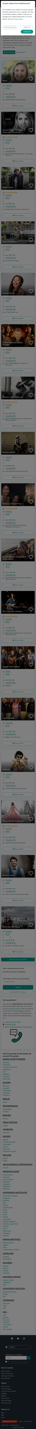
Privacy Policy (18, 19)
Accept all (27, 32)
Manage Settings (10, 27)
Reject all (27, 27)
